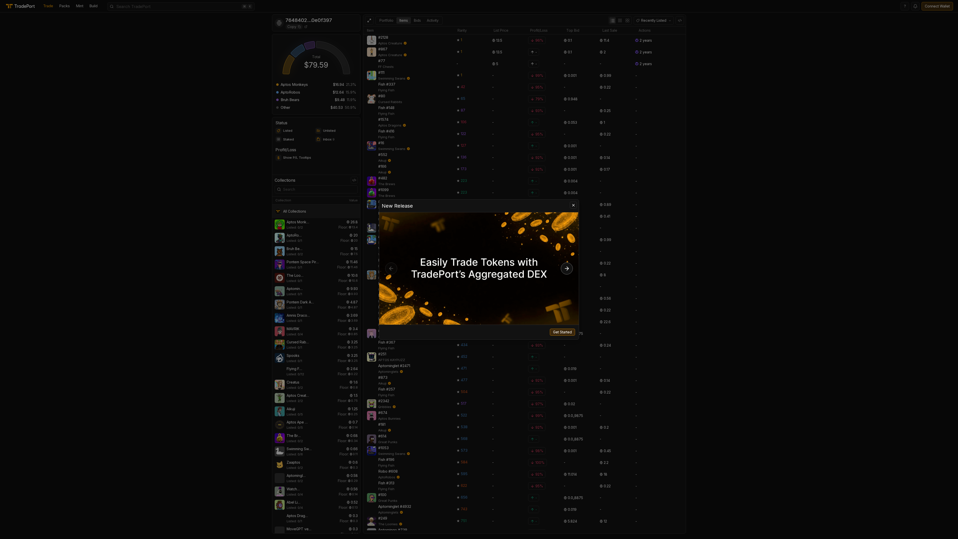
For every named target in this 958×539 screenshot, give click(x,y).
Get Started (562, 332)
